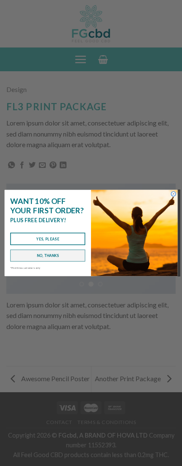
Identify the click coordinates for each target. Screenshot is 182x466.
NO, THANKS (48, 255)
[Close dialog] (173, 194)
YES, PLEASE (47, 239)
